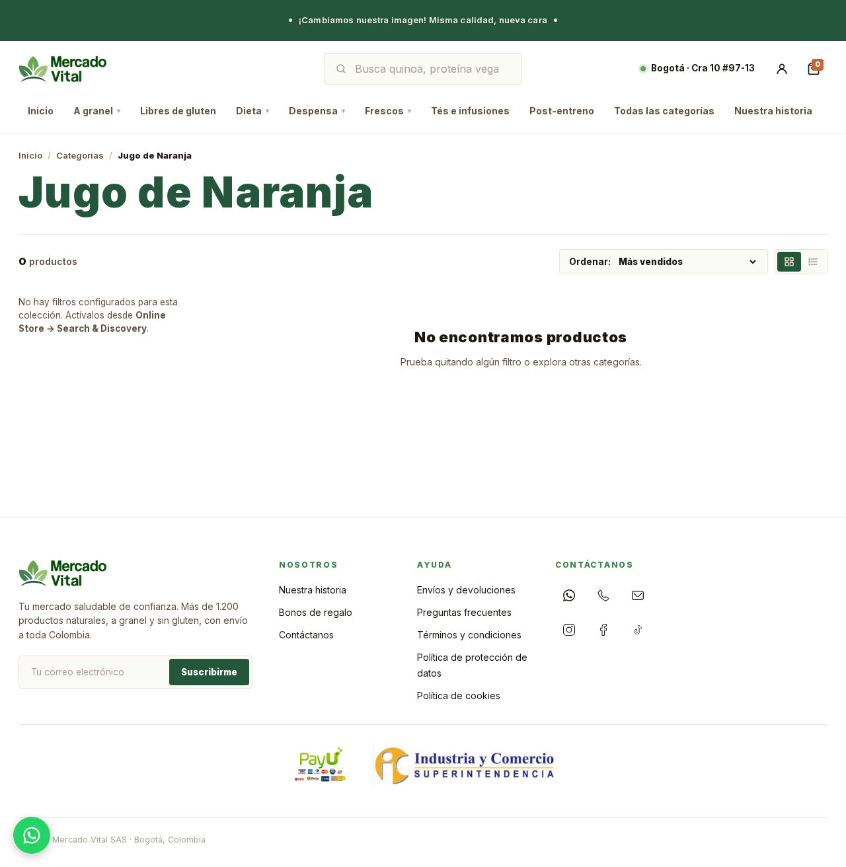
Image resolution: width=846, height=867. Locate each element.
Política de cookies (458, 695)
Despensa (317, 110)
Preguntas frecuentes (464, 612)
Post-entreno (561, 110)
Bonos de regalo (315, 612)
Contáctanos (306, 634)
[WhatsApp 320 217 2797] (569, 595)
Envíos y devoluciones (466, 589)
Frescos (388, 110)
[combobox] (432, 68)
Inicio (41, 110)
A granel (96, 110)
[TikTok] (638, 630)
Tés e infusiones (470, 110)
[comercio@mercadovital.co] (638, 595)
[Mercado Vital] (62, 69)
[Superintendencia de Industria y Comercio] (466, 764)
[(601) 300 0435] (603, 595)
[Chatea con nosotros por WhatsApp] (31, 835)
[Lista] (813, 262)
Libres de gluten (178, 110)
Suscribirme (209, 672)
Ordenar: (590, 261)
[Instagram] (569, 630)
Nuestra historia (773, 110)
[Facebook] (603, 630)
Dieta (252, 110)
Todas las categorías (664, 110)
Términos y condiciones (469, 634)
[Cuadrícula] (789, 262)
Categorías (80, 155)
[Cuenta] (782, 69)
